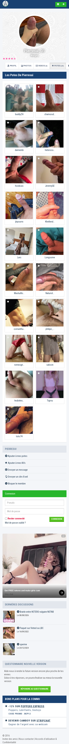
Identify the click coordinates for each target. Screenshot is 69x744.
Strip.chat (9, 594)
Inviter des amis (10, 739)
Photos (27, 66)
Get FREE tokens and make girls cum (22, 590)
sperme (23, 644)
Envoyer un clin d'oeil (17, 476)
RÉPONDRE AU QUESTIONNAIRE (34, 689)
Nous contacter (26, 739)
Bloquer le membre (16, 483)
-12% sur (26, 706)
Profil (13, 66)
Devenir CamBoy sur (29, 720)
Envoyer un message (17, 469)
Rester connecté (16, 518)
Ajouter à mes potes (17, 456)
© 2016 (6, 735)
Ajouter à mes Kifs (16, 463)
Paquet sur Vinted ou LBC (31, 628)
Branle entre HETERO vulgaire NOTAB (36, 611)
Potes (59, 66)
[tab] (34, 710)
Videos (42, 66)
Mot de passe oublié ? (15, 522)
